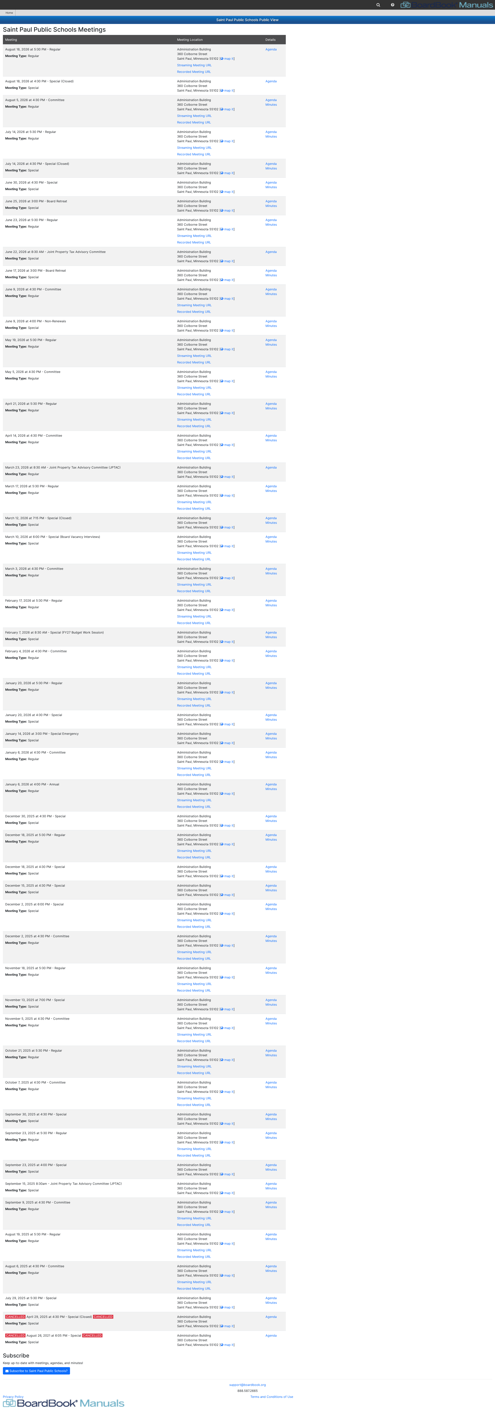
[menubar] (247, 5)
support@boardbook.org (247, 1385)
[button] (392, 5)
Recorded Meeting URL (194, 72)
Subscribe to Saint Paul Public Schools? (38, 1371)
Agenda (271, 49)
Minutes (271, 104)
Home (9, 12)
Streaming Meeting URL (194, 65)
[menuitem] (378, 5)
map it (228, 58)
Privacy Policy (13, 1397)
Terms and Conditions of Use (271, 1397)
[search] (378, 5)
